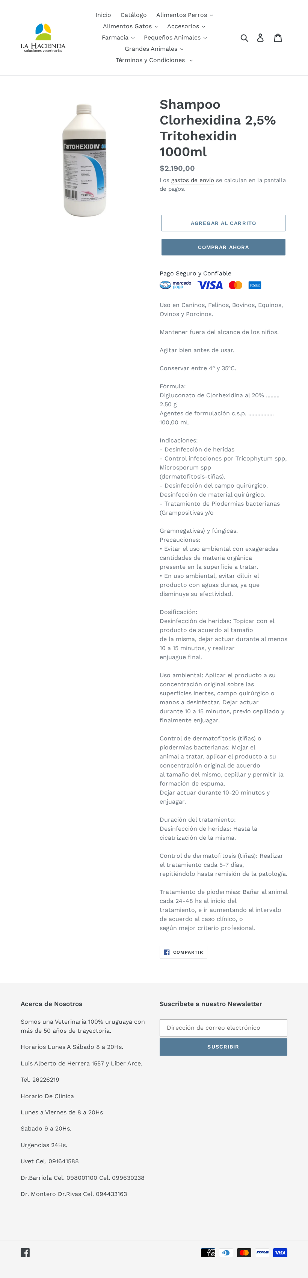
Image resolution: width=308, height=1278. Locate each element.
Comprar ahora (223, 247)
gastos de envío (192, 180)
